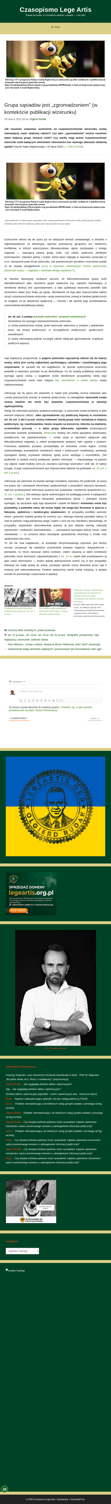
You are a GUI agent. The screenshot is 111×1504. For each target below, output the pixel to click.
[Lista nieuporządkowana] (41, 700)
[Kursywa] (25, 700)
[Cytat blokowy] (45, 700)
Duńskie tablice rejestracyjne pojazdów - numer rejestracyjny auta (41, 1094)
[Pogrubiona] (21, 700)
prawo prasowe (46, 630)
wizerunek (24, 639)
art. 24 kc (66, 556)
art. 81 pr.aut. (58, 635)
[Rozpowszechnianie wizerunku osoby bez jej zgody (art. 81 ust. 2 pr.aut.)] (20, 598)
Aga (8, 1089)
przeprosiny (86, 635)
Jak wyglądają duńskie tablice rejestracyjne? (48, 1084)
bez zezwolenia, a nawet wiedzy (76, 380)
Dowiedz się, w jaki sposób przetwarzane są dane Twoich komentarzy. (50, 709)
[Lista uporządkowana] (37, 700)
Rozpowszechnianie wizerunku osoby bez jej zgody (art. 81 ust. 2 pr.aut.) (19, 611)
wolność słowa (39, 639)
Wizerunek (50, 432)
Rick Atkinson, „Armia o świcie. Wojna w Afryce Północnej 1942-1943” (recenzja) (54, 644)
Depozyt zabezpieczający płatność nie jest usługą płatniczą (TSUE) (51, 1098)
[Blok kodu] (49, 700)
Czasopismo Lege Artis (55, 9)
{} (57, 700)
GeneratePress (78, 1499)
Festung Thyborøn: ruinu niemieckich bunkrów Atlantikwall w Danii (41, 1075)
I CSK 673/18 (74, 146)
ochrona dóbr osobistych (22, 630)
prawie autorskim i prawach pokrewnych (61, 316)
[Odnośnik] (53, 700)
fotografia (72, 635)
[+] (61, 700)
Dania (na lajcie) (88, 1094)
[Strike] (33, 700)
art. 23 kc (31, 635)
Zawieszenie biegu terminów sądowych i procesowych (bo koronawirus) (54, 649)
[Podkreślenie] (29, 700)
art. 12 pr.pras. (16, 635)
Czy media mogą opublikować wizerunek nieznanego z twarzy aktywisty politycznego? (53, 611)
